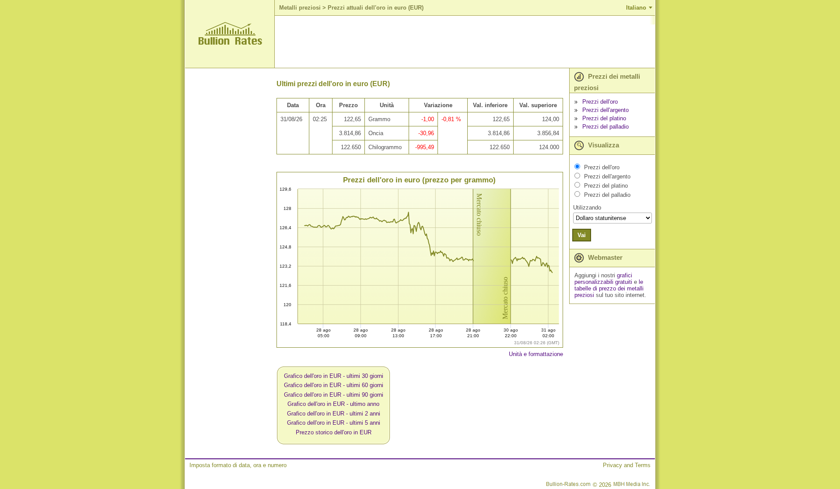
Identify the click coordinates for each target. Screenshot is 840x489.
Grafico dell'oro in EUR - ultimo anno (333, 404)
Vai (582, 235)
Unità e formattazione (536, 354)
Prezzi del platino (604, 118)
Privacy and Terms (627, 465)
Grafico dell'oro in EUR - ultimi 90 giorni (333, 394)
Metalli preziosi (300, 7)
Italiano (636, 7)
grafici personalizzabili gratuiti (603, 278)
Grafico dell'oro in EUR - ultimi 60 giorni (333, 385)
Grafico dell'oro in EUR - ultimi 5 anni (333, 422)
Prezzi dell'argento (605, 110)
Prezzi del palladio (605, 126)
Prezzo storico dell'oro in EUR (333, 432)
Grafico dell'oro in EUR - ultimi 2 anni (333, 413)
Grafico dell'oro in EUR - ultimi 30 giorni (333, 376)
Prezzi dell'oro (600, 101)
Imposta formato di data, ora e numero (238, 465)
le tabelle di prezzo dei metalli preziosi (609, 288)
